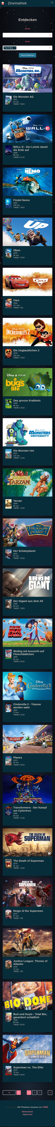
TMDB (45, 1107)
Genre (27, 29)
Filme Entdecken (27, 55)
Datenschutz (27, 1112)
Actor (27, 41)
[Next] (9, 1092)
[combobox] (28, 35)
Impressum (27, 1114)
